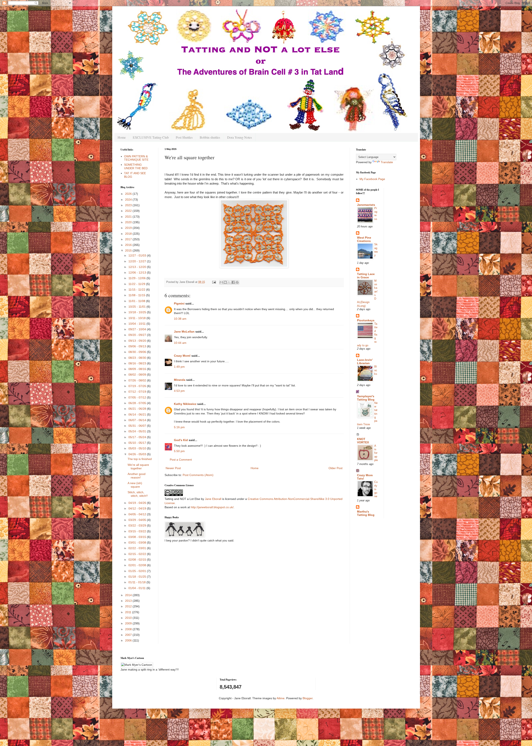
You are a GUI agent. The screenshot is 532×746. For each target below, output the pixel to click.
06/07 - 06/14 (137, 420)
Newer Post (173, 468)
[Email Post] (214, 282)
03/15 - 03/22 (137, 531)
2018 (129, 233)
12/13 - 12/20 (137, 267)
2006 (129, 640)
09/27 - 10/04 (137, 329)
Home (122, 137)
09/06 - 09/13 (137, 346)
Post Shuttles (184, 137)
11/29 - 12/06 (137, 278)
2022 (129, 210)
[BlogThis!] (225, 282)
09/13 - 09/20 (137, 340)
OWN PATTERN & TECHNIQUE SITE (136, 158)
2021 (129, 216)
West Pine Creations (364, 239)
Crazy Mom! (182, 355)
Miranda (179, 379)
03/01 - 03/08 (137, 542)
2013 (129, 600)
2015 (129, 250)
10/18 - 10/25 (137, 312)
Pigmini (179, 303)
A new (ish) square (135, 484)
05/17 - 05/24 (137, 437)
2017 (129, 239)
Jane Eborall (213, 499)
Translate (387, 162)
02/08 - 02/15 (137, 559)
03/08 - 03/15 (137, 537)
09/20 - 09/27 (137, 335)
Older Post (335, 468)
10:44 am (180, 342)
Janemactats (366, 204)
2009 (129, 623)
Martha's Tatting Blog (365, 513)
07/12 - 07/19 (137, 391)
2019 (129, 227)
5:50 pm (179, 451)
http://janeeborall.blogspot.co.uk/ (212, 507)
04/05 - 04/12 (137, 514)
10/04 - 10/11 (137, 323)
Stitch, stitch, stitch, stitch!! (138, 494)
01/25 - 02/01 (137, 571)
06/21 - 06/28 (137, 408)
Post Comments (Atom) (198, 475)
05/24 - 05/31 (137, 431)
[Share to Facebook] (233, 282)
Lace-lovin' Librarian (365, 361)
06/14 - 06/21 (137, 414)
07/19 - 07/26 (137, 386)
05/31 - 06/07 (137, 425)
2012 (129, 606)
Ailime (280, 698)
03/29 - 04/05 (137, 520)
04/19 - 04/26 (137, 502)
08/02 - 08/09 (137, 374)
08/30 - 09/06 (137, 352)
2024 (129, 199)
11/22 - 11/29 (137, 284)
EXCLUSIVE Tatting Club (151, 137)
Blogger (308, 698)
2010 (129, 617)
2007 (129, 634)
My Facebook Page (372, 179)
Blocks (375, 370)
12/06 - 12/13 (137, 272)
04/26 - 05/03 (137, 454)
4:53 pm (179, 390)
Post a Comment (181, 459)
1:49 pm (179, 366)
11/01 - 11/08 (137, 301)
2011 (128, 612)
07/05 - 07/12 (137, 397)
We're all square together (138, 466)
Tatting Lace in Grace (366, 275)
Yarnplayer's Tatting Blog (365, 398)
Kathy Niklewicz (185, 404)
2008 (129, 629)
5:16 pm (179, 427)
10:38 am (180, 318)
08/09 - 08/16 (137, 369)
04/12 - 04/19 (137, 508)
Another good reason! (136, 475)
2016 (129, 245)
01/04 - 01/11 (137, 588)
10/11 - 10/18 (137, 318)
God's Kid (181, 440)
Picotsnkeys (365, 320)
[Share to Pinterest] (237, 282)
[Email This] (221, 282)
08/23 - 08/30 (137, 357)
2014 (129, 595)
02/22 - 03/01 (137, 548)
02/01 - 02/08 (137, 565)
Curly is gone (376, 489)
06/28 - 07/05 (137, 403)
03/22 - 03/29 (137, 525)
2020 (129, 222)
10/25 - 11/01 (137, 306)
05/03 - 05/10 (137, 448)
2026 (129, 193)
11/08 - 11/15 (137, 295)
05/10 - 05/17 (137, 442)
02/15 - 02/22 (137, 554)
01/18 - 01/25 (137, 576)
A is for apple (376, 453)
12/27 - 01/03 (137, 255)
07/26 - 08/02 (137, 380)
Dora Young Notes (239, 137)
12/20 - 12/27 (137, 261)
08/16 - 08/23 (137, 363)
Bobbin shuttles (210, 137)
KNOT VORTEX (363, 440)
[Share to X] (229, 282)
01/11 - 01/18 (137, 582)
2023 (129, 205)
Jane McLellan (184, 331)
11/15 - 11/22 (137, 289)
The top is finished (140, 459)
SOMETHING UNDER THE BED (136, 166)
